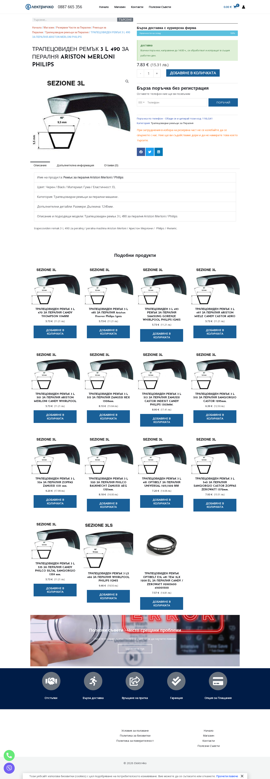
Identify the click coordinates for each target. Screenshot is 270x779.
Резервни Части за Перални (73, 27)
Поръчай (223, 102)
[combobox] (141, 102)
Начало (104, 7)
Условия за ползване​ (135, 730)
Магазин (119, 7)
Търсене (125, 20)
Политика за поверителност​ (135, 740)
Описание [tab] (40, 165)
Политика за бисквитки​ (135, 735)
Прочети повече (227, 776)
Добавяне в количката (193, 72)
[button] (127, 81)
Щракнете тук (135, 648)
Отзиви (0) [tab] (111, 165)
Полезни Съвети (160, 7)
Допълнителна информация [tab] (75, 165)
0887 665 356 (70, 6)
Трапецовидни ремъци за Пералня (67, 32)
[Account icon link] (243, 7)
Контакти (137, 7)
